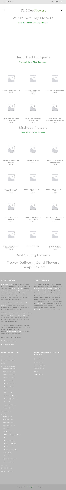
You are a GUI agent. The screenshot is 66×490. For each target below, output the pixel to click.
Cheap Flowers (6, 411)
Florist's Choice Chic (11, 90)
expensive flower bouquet (18, 315)
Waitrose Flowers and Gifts (12, 434)
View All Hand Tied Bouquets (33, 62)
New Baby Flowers (10, 383)
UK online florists (17, 288)
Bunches (37, 288)
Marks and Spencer (53, 288)
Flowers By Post (6, 468)
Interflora (43, 288)
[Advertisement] (33, 40)
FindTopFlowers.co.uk (14, 331)
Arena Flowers (38, 290)
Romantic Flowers (9, 371)
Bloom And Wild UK (10, 444)
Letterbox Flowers (7, 471)
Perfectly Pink (33, 246)
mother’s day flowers (18, 290)
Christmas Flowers (10, 374)
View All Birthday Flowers (33, 132)
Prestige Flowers (9, 425)
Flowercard (7, 437)
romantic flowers (12, 293)
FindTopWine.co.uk (7, 344)
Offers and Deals (39, 365)
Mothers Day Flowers (10, 399)
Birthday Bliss (33, 160)
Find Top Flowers (7, 284)
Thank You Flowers (10, 393)
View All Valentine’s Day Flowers (33, 23)
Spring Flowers (8, 408)
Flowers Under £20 (7, 357)
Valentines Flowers (10, 368)
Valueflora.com (8, 422)
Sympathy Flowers (10, 405)
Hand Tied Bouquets (8, 360)
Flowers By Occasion (8, 366)
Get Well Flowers (9, 377)
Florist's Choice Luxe (55, 90)
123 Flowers (8, 431)
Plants (3, 363)
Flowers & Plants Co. (10, 450)
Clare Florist (8, 453)
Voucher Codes (39, 368)
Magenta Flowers (9, 441)
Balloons (4, 465)
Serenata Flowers (9, 462)
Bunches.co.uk (8, 447)
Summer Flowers (9, 387)
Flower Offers (38, 362)
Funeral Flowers (9, 402)
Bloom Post (7, 456)
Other (6, 390)
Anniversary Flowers (10, 396)
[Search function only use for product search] (61, 10)
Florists (4, 414)
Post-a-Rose (8, 416)
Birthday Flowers (9, 380)
